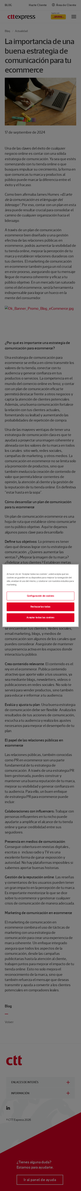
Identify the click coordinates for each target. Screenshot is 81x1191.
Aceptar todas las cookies (40, 617)
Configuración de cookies (40, 595)
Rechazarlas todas (40, 606)
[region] (40, 595)
